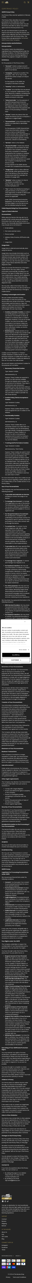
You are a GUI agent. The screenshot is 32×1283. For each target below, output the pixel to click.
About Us (4, 1232)
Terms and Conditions (19, 1277)
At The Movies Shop (18, 1274)
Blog (3, 1239)
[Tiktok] (8, 1201)
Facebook (5, 1247)
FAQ (3, 1234)
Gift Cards (5, 1236)
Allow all (16, 655)
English (18, 1255)
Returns (4, 1221)
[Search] (25, 2)
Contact (4, 1219)
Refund (4, 1226)
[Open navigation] (3, 2)
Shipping (4, 1223)
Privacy (8, 1277)
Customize (15, 660)
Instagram (5, 1245)
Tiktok (3, 1250)
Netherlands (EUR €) (7, 1255)
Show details (23, 649)
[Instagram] (5, 1201)
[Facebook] (2, 1201)
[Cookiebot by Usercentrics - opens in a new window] (19, 622)
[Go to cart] (28, 2)
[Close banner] (29, 621)
